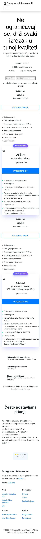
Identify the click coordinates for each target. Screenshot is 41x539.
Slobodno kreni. (20, 107)
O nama (25, 494)
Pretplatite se (20, 170)
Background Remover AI (19, 3)
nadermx (11, 483)
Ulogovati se (27, 514)
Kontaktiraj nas (24, 389)
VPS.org (35, 530)
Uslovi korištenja (8, 518)
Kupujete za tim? (20, 163)
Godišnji (25, 78)
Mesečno (10, 78)
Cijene (24, 497)
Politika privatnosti (9, 514)
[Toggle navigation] (7, 8)
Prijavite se (26, 518)
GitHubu (21, 478)
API (3, 506)
